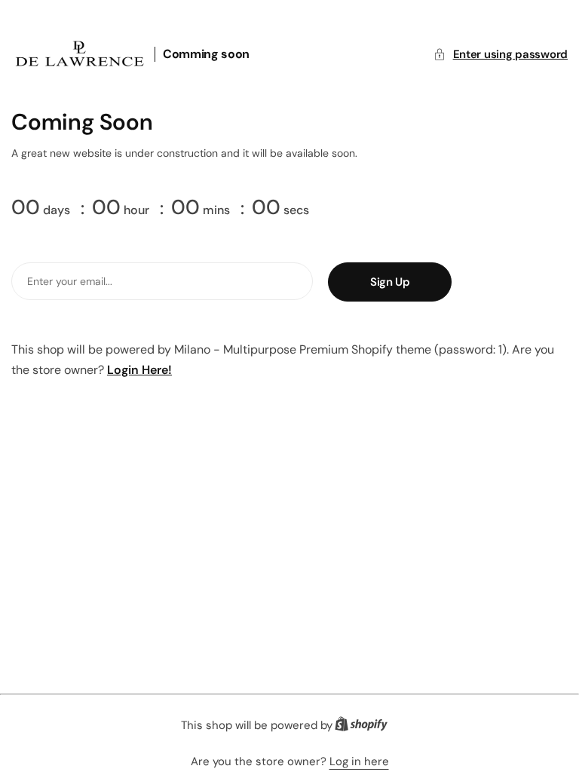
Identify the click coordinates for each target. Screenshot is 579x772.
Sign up (389, 282)
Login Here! (139, 370)
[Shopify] (365, 727)
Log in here (359, 761)
